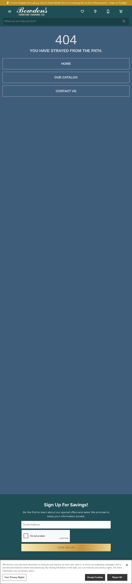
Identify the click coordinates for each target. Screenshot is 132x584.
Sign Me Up (66, 547)
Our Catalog (66, 77)
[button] (10, 11)
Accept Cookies (95, 577)
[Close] (126, 565)
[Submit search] (123, 21)
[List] (82, 11)
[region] (66, 572)
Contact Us (66, 91)
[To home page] (32, 11)
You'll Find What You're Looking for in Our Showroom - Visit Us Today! (69, 2)
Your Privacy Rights (14, 577)
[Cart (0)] (121, 11)
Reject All (117, 577)
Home (66, 63)
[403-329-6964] (108, 11)
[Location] (95, 11)
